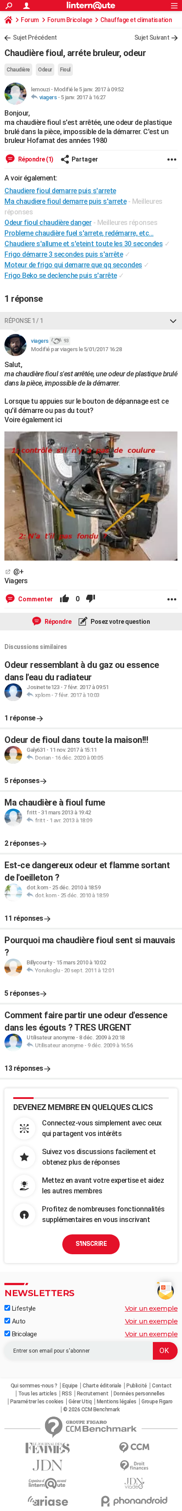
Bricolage (23, 1334)
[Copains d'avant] (47, 1483)
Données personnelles (139, 1394)
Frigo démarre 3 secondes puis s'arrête (63, 254)
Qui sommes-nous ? (34, 1386)
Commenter (35, 599)
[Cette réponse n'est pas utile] (90, 599)
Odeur (45, 70)
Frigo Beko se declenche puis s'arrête (60, 275)
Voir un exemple (151, 1308)
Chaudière (18, 70)
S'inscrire (91, 1243)
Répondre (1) (35, 159)
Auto (18, 1321)
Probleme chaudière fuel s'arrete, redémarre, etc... (79, 233)
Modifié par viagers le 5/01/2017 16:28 (76, 349)
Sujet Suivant (152, 37)
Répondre (57, 621)
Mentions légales (116, 1402)
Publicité (136, 1386)
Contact (162, 1386)
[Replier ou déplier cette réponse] (173, 321)
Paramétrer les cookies (37, 1402)
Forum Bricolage (69, 19)
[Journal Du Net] (47, 1465)
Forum (30, 19)
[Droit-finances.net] (134, 1465)
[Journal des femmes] (47, 1448)
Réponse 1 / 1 (23, 320)
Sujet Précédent (35, 37)
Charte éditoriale (102, 1386)
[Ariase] (47, 1501)
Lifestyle (22, 1308)
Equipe (70, 1386)
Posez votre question (120, 621)
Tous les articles (37, 1394)
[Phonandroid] (134, 1501)
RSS (67, 1394)
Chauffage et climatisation (136, 19)
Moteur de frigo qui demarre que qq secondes (73, 265)
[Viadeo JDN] (134, 1483)
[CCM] (134, 1447)
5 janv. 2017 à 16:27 (83, 97)
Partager (85, 159)
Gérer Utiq (79, 1402)
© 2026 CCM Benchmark (91, 1409)
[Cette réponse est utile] (64, 599)
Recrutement (93, 1394)
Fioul (65, 70)
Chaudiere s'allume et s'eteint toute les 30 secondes (83, 244)
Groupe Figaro (157, 1402)
